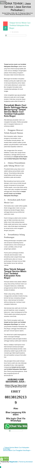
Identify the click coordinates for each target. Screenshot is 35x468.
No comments (15, 32)
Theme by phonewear (26, 462)
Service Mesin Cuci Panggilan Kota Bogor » (17, 450)
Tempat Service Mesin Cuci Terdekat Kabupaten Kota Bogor (19, 25)
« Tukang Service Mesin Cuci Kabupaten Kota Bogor (16, 448)
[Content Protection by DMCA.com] (4, 458)
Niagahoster (13, 462)
